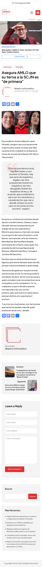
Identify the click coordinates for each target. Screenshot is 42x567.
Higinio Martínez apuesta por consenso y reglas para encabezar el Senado (22, 517)
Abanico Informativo (24, 88)
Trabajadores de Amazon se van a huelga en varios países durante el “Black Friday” (26, 373)
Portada (19, 67)
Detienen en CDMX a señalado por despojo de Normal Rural (20, 524)
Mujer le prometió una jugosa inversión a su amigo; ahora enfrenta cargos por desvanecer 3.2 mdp (21, 544)
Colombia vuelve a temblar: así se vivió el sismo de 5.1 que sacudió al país (21, 536)
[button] (38, 12)
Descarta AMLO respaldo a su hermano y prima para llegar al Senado (15, 387)
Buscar (8, 489)
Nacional (7, 67)
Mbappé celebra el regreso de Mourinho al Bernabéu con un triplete (21, 530)
